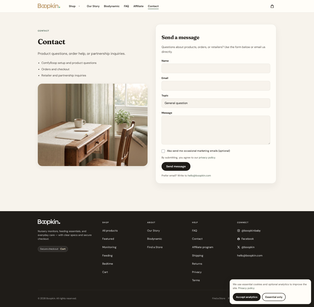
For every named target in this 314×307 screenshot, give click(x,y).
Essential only (273, 297)
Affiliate (138, 6)
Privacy (197, 272)
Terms (196, 280)
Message (167, 112)
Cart (63, 248)
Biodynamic (112, 6)
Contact (153, 6)
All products (110, 230)
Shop (72, 6)
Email (165, 78)
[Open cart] (272, 6)
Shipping (197, 255)
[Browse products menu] (79, 6)
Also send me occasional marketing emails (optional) (198, 150)
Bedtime (107, 264)
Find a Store (155, 247)
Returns (197, 264)
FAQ (126, 6)
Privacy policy (246, 288)
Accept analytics (246, 297)
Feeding (107, 255)
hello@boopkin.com (199, 175)
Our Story (93, 6)
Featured (108, 239)
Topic (165, 95)
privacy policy (207, 157)
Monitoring (109, 247)
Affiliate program (202, 247)
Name (165, 60)
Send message (176, 166)
